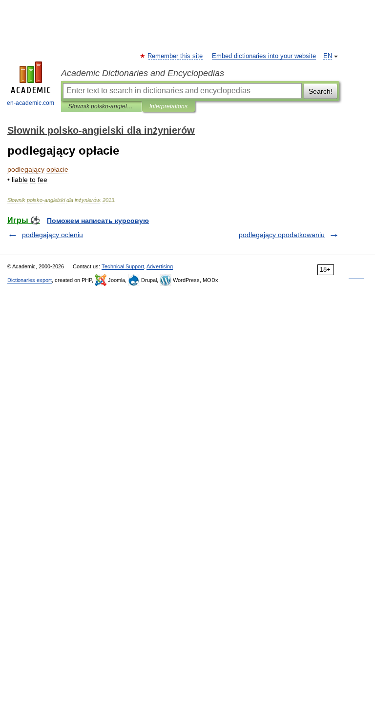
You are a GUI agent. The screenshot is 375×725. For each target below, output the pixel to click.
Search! (321, 91)
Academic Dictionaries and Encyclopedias (142, 73)
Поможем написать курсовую (98, 220)
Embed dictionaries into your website (264, 56)
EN (327, 56)
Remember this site (175, 56)
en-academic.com (30, 103)
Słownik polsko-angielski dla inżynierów (101, 106)
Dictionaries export (29, 280)
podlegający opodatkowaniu (282, 235)
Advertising (159, 266)
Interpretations (168, 106)
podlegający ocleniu (52, 235)
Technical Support (123, 266)
